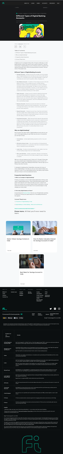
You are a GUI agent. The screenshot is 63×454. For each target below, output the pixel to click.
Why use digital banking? (21, 54)
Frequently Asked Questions (22, 57)
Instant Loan (14, 292)
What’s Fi (4, 292)
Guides (20, 13)
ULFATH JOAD (28, 22)
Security (47, 314)
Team (3, 293)
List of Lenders (42, 361)
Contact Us (5, 297)
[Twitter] (50, 309)
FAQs (46, 292)
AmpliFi (21, 292)
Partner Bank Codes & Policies (54, 314)
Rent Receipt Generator (39, 300)
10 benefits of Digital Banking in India (24, 201)
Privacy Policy (33, 314)
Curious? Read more (20, 59)
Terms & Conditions (40, 314)
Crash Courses (39, 295)
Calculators (39, 293)
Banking (25, 13)
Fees (46, 293)
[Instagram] (59, 309)
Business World (26, 192)
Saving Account (30, 292)
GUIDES (17, 7)
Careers (4, 295)
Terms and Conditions (23, 411)
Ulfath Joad (20, 43)
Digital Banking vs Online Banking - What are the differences (29, 204)
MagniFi (21, 295)
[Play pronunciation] (22, 314)
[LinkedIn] (55, 309)
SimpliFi (21, 293)
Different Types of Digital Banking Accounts (26, 52)
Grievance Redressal (47, 296)
